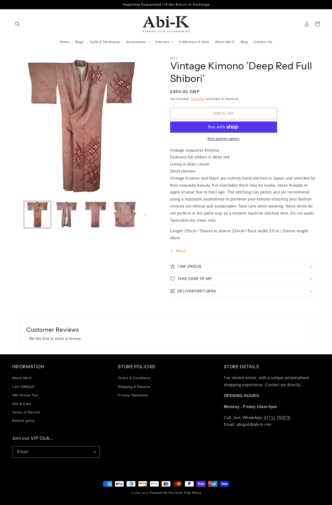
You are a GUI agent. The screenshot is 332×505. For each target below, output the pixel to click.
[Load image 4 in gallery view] (125, 214)
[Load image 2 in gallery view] (66, 214)
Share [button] (181, 251)
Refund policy (23, 421)
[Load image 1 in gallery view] (37, 214)
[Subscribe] (94, 452)
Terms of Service (26, 412)
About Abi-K (22, 378)
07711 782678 (277, 418)
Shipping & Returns (134, 387)
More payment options (223, 138)
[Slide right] (145, 214)
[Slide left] (17, 214)
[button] (17, 24)
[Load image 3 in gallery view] (95, 214)
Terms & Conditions (134, 378)
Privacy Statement (133, 395)
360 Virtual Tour (25, 395)
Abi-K (145, 493)
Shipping (197, 99)
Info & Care (21, 404)
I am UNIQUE (23, 387)
